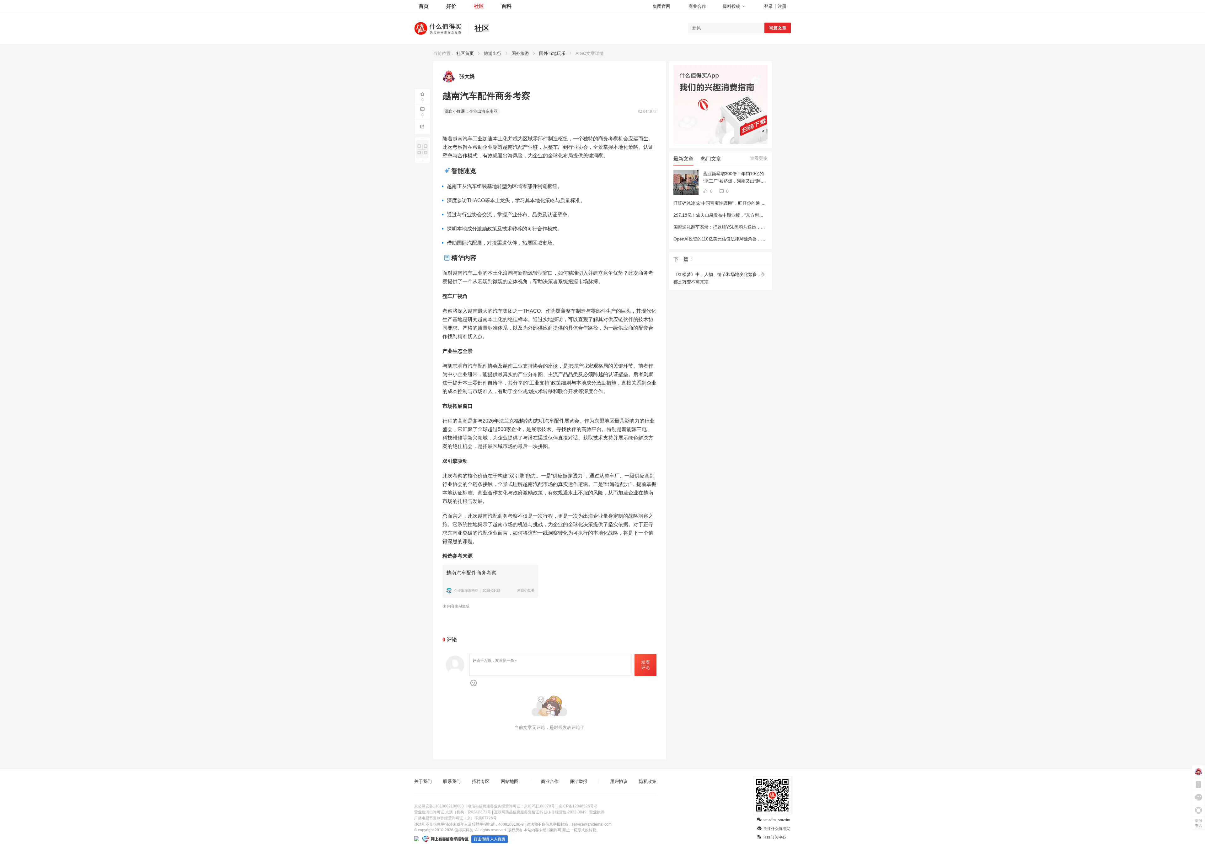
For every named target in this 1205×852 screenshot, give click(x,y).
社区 (479, 6)
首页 (424, 6)
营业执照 (596, 812)
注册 (782, 6)
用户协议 (619, 781)
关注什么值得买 (776, 829)
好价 (451, 6)
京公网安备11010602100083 (439, 806)
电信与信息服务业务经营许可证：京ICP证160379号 (511, 806)
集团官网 (661, 6)
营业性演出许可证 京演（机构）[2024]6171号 (452, 812)
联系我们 (452, 781)
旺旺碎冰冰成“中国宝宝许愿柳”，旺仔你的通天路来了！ (727, 203)
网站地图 (509, 781)
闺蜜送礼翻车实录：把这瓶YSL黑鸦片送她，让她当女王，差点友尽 (739, 226)
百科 (506, 6)
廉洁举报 (578, 781)
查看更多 (759, 158)
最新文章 (683, 158)
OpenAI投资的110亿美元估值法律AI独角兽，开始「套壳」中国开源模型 (743, 238)
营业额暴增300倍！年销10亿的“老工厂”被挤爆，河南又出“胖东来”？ (734, 178)
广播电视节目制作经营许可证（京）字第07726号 (455, 818)
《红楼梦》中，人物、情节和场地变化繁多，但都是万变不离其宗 (719, 278)
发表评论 (645, 665)
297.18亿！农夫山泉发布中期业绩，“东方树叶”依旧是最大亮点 (734, 215)
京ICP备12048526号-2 (578, 806)
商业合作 (697, 6)
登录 (768, 6)
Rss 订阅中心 (774, 837)
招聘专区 (481, 781)
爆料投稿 (731, 6)
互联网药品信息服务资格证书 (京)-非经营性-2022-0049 (540, 812)
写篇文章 (777, 27)
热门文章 (711, 158)
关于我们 (423, 781)
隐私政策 (647, 781)
